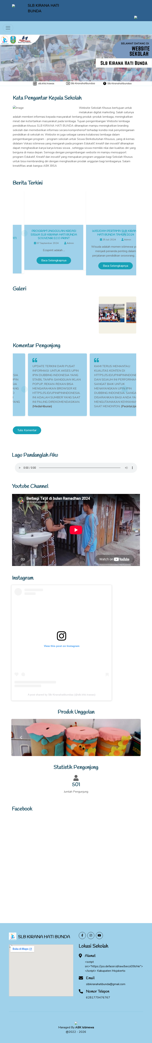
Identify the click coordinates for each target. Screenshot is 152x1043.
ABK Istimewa (84, 1027)
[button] (11, 60)
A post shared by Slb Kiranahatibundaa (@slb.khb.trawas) (61, 694)
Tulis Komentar (27, 430)
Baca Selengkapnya (42, 260)
